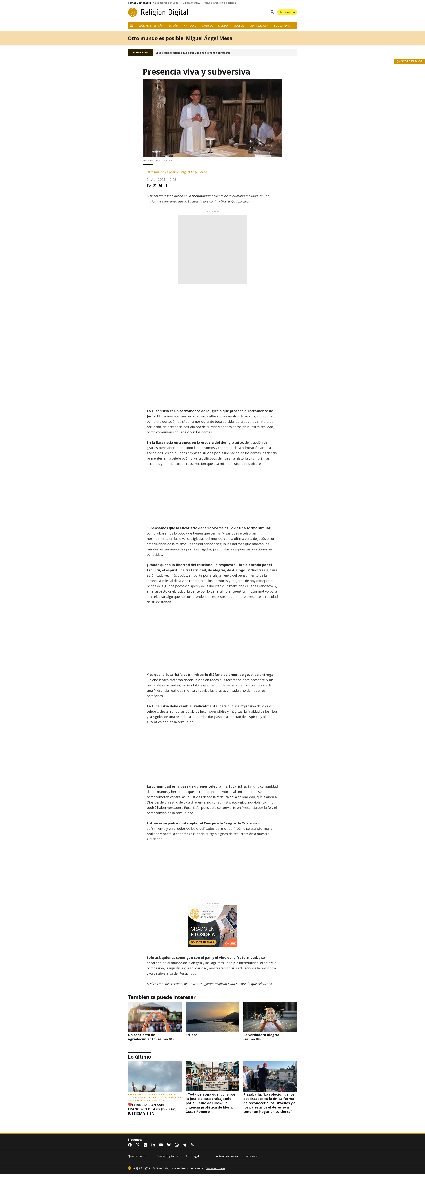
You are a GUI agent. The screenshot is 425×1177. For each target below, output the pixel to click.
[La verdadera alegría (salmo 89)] (270, 1017)
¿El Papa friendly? (190, 2)
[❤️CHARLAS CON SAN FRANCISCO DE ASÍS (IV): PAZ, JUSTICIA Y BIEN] (155, 1076)
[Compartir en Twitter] (155, 185)
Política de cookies (226, 1156)
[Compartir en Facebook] (149, 185)
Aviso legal (192, 1156)
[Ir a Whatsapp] (177, 1145)
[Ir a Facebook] (130, 1145)
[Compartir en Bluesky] (161, 185)
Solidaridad (282, 25)
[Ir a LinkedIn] (154, 1145)
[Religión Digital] (158, 12)
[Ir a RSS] (193, 1145)
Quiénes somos (137, 1156)
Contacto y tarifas (168, 1156)
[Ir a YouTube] (161, 1145)
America (207, 25)
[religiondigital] (139, 1168)
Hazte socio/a (287, 12)
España (173, 25)
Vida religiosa (259, 25)
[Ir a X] (138, 1145)
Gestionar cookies (215, 1168)
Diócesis (238, 25)
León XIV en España (151, 25)
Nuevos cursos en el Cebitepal (220, 2)
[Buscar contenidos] (272, 12)
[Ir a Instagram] (146, 1145)
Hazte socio (250, 1156)
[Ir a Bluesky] (169, 1145)
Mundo (223, 25)
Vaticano (190, 25)
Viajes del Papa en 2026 (165, 2)
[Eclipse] (212, 1017)
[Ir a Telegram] (185, 1145)
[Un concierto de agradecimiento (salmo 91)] (155, 1017)
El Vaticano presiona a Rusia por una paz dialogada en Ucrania (193, 52)
